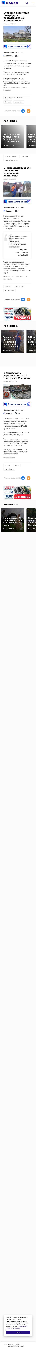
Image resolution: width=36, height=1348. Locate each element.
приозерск (19, 286)
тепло (17, 465)
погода (7, 465)
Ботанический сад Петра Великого (14, 98)
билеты (7, 102)
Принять (18, 1332)
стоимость (18, 102)
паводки (8, 286)
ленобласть (9, 469)
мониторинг (9, 290)
